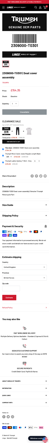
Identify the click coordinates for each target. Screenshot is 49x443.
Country (5, 262)
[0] (44, 7)
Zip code (5, 283)
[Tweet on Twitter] (40, 176)
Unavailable (24, 112)
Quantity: (5, 104)
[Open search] (36, 7)
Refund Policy (7, 308)
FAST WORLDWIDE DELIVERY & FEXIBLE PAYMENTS (24, 2)
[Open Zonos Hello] (44, 439)
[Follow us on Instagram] (12, 416)
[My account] (40, 7)
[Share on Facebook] (32, 176)
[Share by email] (45, 176)
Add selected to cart (13, 141)
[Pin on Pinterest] (36, 176)
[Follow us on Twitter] (8, 416)
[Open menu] (3, 7)
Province (5, 273)
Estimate (9, 297)
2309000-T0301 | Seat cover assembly (22, 148)
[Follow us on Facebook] (3, 416)
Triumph (5, 83)
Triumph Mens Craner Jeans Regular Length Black (22, 154)
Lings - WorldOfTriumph (9, 438)
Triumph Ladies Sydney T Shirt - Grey (18, 161)
